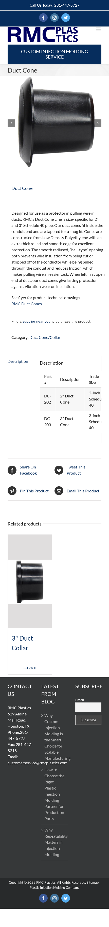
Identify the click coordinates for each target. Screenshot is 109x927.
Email (79, 700)
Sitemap (93, 882)
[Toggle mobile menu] (98, 29)
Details (31, 668)
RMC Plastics (46, 882)
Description (18, 361)
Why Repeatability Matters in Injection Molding (54, 842)
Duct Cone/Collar (44, 337)
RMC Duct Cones (26, 303)
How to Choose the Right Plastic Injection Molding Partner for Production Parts (54, 794)
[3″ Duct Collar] (30, 581)
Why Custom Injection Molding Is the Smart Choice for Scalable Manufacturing (54, 736)
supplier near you (36, 321)
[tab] (20, 361)
